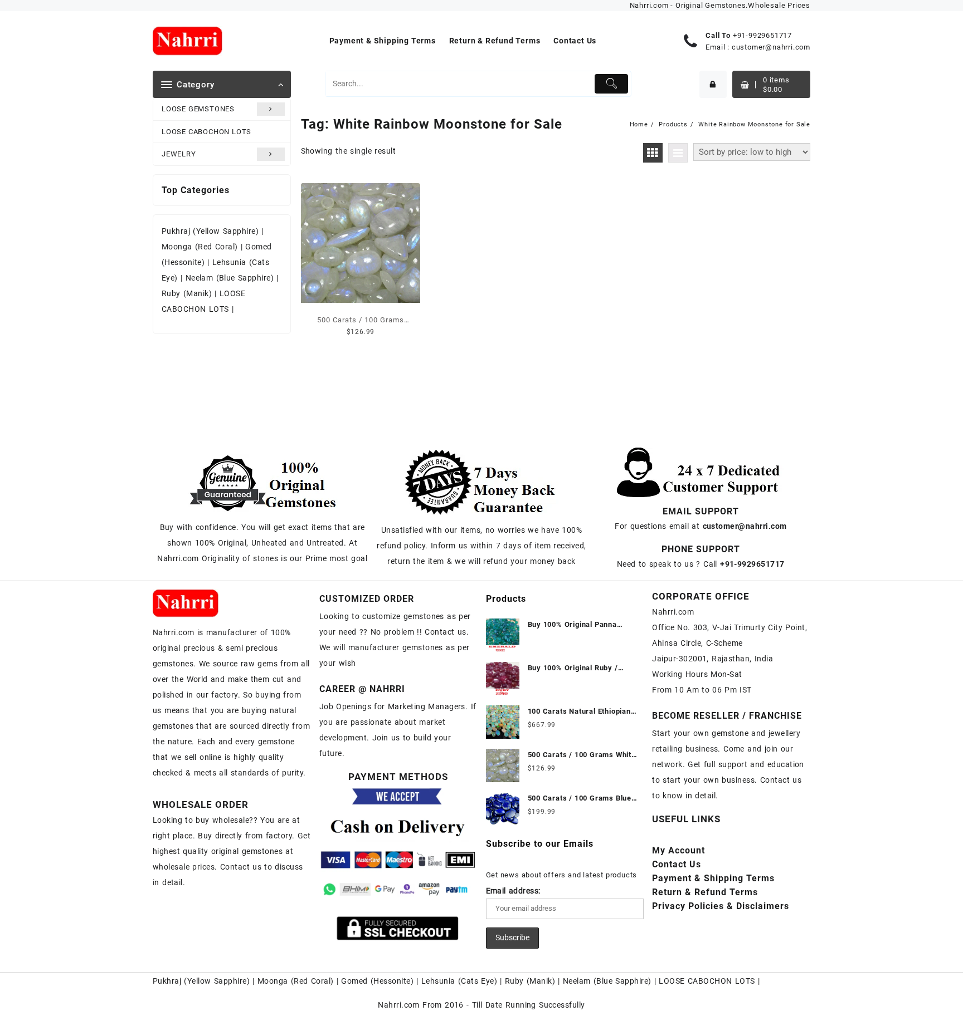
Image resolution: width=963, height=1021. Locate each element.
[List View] (678, 153)
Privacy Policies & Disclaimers (720, 906)
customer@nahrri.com (771, 47)
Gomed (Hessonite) (377, 980)
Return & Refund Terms (705, 892)
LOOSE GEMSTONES (198, 109)
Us (676, 864)
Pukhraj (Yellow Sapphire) (211, 231)
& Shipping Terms (713, 878)
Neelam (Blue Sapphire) (230, 277)
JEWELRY (179, 154)
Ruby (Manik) (187, 293)
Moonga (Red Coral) (200, 246)
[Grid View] (653, 153)
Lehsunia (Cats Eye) (459, 980)
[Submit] (612, 84)
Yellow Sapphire (217, 980)
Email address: (513, 890)
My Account (678, 850)
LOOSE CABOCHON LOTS (206, 131)
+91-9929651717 (762, 35)
